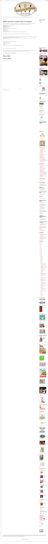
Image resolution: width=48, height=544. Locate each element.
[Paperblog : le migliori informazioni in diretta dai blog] (41, 524)
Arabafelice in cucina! (42, 484)
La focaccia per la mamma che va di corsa (44, 496)
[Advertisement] (20, 82)
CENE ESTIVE (41, 206)
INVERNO (41, 213)
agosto (41, 260)
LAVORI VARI (41, 239)
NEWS (40, 229)
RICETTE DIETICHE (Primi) (42, 184)
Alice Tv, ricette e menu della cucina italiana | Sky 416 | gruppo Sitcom (43, 512)
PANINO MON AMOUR (42, 154)
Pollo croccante (41, 275)
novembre (41, 257)
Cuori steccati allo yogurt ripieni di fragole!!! (43, 277)
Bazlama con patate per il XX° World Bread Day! (45, 476)
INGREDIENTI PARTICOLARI (43, 219)
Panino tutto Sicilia (42, 271)
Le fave (41, 276)
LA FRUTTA (41, 170)
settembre (41, 259)
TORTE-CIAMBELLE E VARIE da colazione (43, 176)
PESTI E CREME (41, 155)
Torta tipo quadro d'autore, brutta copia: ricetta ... (43, 288)
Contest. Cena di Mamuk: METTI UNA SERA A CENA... (43, 264)
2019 (40, 248)
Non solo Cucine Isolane (42, 499)
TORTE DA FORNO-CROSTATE (43, 173)
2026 (40, 242)
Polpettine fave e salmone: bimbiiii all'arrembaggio (43, 267)
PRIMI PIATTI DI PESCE (42, 157)
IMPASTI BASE (41, 169)
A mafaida (41, 272)
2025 (40, 243)
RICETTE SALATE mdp (42, 194)
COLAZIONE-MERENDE (42, 207)
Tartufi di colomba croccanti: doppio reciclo (43, 280)
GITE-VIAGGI (41, 228)
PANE (40, 153)
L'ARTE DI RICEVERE (42, 209)
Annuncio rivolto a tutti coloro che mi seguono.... (43, 500)
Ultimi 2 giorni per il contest (42, 265)
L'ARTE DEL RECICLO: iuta (42, 237)
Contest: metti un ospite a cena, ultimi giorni (43, 290)
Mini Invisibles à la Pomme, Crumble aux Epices (43, 508)
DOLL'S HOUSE (41, 235)
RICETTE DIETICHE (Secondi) (43, 185)
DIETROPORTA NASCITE (42, 234)
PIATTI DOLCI (41, 202)
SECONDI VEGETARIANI (42, 159)
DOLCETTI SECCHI (42, 167)
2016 (40, 251)
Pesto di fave (41, 287)
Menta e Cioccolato (42, 479)
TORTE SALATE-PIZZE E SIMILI (43, 160)
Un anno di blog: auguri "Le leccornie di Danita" (43, 285)
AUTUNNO (41, 212)
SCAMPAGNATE (41, 230)
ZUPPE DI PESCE (41, 161)
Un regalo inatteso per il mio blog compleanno (43, 284)
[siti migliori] (41, 104)
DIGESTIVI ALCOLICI (42, 198)
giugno (41, 262)
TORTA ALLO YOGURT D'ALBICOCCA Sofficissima (44, 481)
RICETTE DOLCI (41, 189)
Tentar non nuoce (42, 494)
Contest (40, 107)
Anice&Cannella (41, 489)
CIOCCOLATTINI (41, 165)
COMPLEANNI (41, 208)
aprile (41, 292)
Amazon (40, 22)
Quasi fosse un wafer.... (44, 470)
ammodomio (41, 502)
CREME (40, 166)
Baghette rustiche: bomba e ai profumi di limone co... (43, 266)
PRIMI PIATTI (41, 156)
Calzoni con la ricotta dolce (44, 503)
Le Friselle (44, 490)
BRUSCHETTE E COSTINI (42, 151)
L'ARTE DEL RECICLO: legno (43, 238)
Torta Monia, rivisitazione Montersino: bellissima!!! (43, 273)
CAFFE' (40, 197)
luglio (41, 261)
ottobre (41, 258)
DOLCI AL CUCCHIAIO (42, 168)
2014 (40, 253)
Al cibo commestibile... (42, 513)
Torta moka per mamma (42, 279)
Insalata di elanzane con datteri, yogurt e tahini (45, 486)
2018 (40, 249)
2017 (40, 250)
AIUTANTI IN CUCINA (42, 218)
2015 (40, 252)
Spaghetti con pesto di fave (42, 286)
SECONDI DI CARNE (42, 158)
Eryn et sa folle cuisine (42, 507)
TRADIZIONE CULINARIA (42, 224)
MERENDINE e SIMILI (42, 171)
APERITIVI (41, 150)
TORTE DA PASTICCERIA (42, 174)
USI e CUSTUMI (41, 225)
